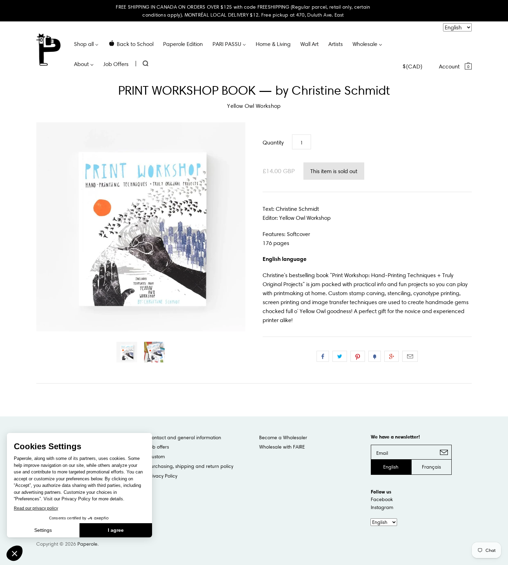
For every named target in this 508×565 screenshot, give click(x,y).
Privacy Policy (162, 476)
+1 (391, 356)
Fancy (374, 356)
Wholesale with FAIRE (282, 447)
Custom (156, 456)
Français (431, 467)
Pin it (357, 356)
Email (410, 356)
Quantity (273, 142)
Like (323, 356)
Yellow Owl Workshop (254, 105)
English (390, 467)
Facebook (382, 499)
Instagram (382, 507)
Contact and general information (184, 437)
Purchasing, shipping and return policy (190, 466)
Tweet (339, 356)
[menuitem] (86, 44)
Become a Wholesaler (283, 437)
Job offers (158, 447)
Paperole (87, 544)
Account (449, 66)
